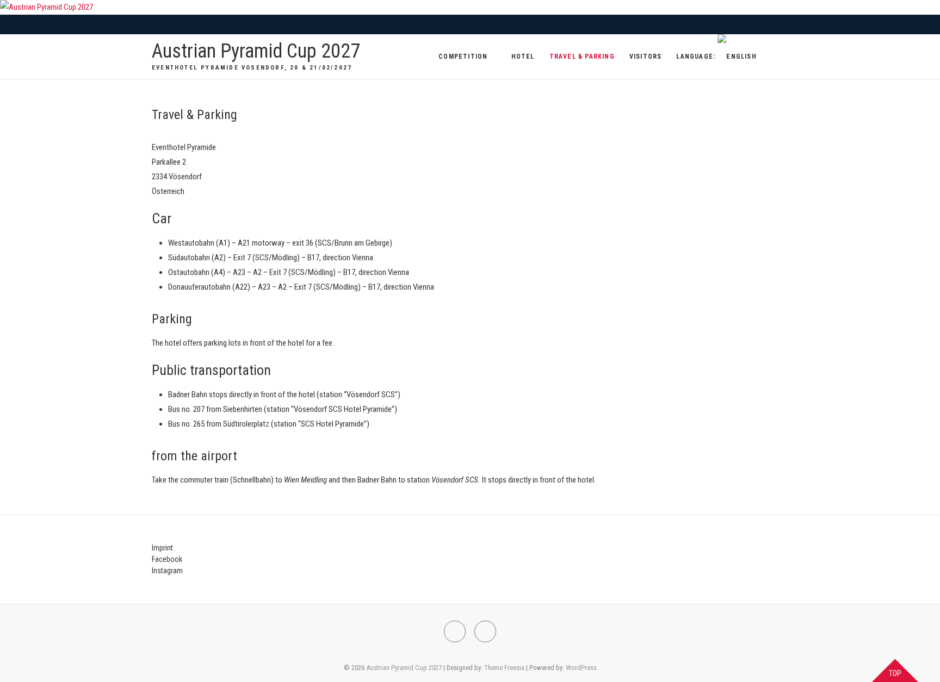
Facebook (167, 559)
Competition (462, 56)
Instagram (167, 570)
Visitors (645, 56)
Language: (697, 56)
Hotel (523, 56)
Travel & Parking (582, 56)
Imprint (162, 547)
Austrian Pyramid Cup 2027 (256, 51)
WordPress (581, 668)
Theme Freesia (504, 668)
